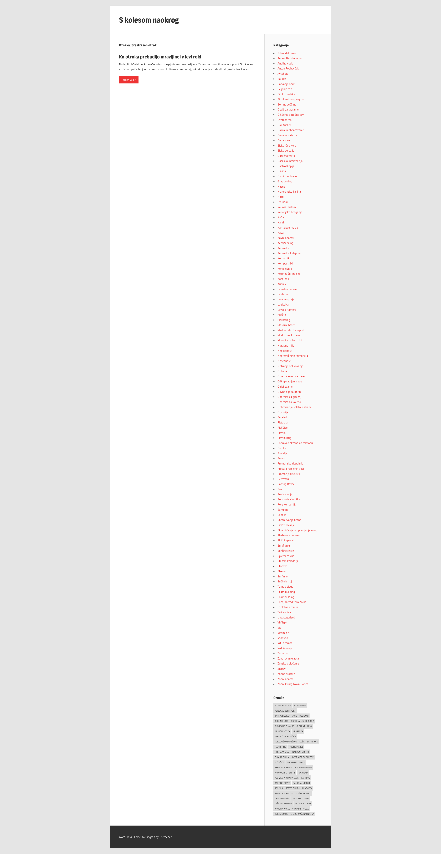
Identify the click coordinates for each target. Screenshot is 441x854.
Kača (281, 217)
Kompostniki (285, 263)
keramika (298, 731)
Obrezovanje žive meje (291, 376)
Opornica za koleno (289, 402)
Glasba (282, 171)
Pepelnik (283, 417)
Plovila (282, 433)
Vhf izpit (282, 622)
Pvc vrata (283, 479)
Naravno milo (286, 345)
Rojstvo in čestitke (289, 499)
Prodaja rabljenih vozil (291, 468)
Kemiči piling (285, 243)
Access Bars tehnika (290, 58)
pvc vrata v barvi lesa (287, 777)
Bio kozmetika (286, 94)
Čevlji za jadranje (288, 109)
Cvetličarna (285, 120)
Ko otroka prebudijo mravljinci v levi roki (160, 57)
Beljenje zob (285, 89)
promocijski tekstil (285, 772)
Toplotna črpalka (288, 607)
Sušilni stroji (285, 581)
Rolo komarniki (287, 504)
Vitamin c (283, 633)
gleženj (300, 726)
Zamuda (283, 653)
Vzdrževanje (285, 648)
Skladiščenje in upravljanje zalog (297, 530)
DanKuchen (284, 125)
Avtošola (283, 73)
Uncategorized (286, 617)
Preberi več (128, 79)
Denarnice (284, 140)
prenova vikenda (284, 767)
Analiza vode (285, 63)
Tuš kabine (284, 612)
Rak (280, 489)
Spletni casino (286, 556)
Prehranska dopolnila (291, 463)
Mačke (282, 314)
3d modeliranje (287, 53)
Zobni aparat (285, 679)
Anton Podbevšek (288, 68)
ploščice (279, 762)
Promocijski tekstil (289, 474)
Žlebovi (282, 668)
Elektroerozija (286, 150)
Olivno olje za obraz (289, 391)
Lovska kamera (287, 309)
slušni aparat (303, 793)
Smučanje (284, 545)
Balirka (282, 79)
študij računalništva (302, 813)
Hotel (281, 196)
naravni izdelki (300, 752)
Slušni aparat (286, 540)
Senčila (282, 515)
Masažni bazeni (287, 325)
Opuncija (283, 412)
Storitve (282, 566)
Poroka (282, 448)
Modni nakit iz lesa (289, 335)
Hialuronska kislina (289, 191)
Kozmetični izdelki (289, 273)
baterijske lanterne (286, 715)
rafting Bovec (282, 783)
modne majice (296, 746)
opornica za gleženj (303, 757)
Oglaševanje (285, 386)
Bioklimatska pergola (291, 99)
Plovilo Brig (284, 438)
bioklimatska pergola (302, 721)
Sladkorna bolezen (289, 535)
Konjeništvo (285, 268)
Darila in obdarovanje (291, 130)
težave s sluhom (284, 803)
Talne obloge (285, 586)
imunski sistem (282, 731)
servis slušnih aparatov (299, 788)
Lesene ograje (286, 299)
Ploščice (283, 427)
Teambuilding (286, 597)
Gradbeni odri (286, 181)
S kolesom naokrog (149, 19)
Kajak (281, 222)
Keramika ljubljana (289, 253)
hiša (309, 726)
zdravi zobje (281, 813)
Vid (279, 627)
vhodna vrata (282, 808)
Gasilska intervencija (290, 161)
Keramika (283, 248)
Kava (281, 232)
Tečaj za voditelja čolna (292, 602)
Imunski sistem (287, 207)
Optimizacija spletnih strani (294, 407)
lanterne (312, 741)
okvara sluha (282, 757)
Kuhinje (282, 284)
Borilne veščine (287, 104)
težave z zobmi (303, 803)
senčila (279, 788)
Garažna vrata (286, 155)
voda (306, 808)
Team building (286, 591)
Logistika (283, 304)
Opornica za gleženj (289, 396)
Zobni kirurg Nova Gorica (293, 684)
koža (302, 741)
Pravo (281, 458)
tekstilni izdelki (300, 798)
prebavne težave (296, 762)
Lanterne (283, 294)
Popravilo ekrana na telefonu (295, 443)
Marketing (284, 320)
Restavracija (285, 494)
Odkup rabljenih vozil (290, 381)
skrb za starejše (284, 793)
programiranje (303, 767)
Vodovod (283, 638)
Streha (282, 571)
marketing (280, 746)
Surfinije (283, 576)
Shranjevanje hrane (289, 520)
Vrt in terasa (285, 643)
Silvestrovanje (286, 525)
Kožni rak (283, 279)
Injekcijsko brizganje (290, 212)
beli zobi (304, 715)
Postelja (282, 453)
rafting (305, 777)
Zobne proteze (286, 674)
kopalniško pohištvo (286, 741)
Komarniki (284, 258)
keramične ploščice (285, 736)
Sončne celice (286, 550)
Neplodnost (285, 350)
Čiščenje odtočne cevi (291, 114)
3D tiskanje (300, 705)
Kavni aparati (286, 237)
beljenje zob (281, 721)
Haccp (281, 186)
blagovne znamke (284, 726)
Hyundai (283, 202)
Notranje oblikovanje (290, 366)
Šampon (283, 509)
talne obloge (282, 798)
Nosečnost (284, 361)
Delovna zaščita (287, 135)
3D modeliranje (283, 705)
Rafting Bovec (286, 484)
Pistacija (283, 422)
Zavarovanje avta (288, 658)
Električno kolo (287, 145)
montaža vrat (282, 752)
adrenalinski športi (285, 710)
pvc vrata (303, 772)
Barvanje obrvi (286, 84)
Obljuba (282, 371)
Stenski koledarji (288, 561)
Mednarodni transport (291, 330)
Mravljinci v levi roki (290, 340)
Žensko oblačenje (288, 663)
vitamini (296, 808)
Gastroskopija (286, 166)
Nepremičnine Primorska (293, 355)
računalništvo (301, 783)
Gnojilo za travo (287, 176)
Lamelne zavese (287, 289)
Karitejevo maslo (288, 227)
